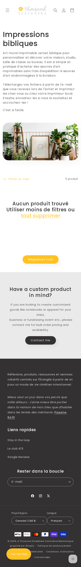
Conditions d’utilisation (60, 551)
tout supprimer (40, 216)
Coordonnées (42, 557)
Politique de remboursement (54, 545)
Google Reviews (19, 457)
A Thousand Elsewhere (31, 541)
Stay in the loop (19, 440)
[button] (7, 10)
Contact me (40, 340)
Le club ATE (16, 448)
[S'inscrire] (69, 481)
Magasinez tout (40, 259)
